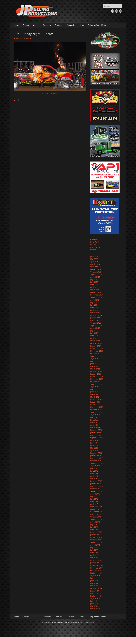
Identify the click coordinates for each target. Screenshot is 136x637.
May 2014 (94, 583)
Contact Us (71, 25)
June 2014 (94, 580)
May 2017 (94, 501)
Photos (26, 25)
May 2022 (94, 366)
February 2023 (96, 343)
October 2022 (95, 353)
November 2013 (96, 593)
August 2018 (95, 466)
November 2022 (96, 351)
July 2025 (93, 279)
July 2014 (93, 578)
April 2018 (94, 476)
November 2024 (96, 295)
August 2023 (95, 328)
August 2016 (95, 522)
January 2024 (95, 318)
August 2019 (95, 440)
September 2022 (96, 356)
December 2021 (96, 376)
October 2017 (95, 489)
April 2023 (94, 338)
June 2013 (94, 603)
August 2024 (95, 300)
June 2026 (94, 256)
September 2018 (96, 463)
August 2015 (95, 545)
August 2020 (95, 415)
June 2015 (94, 550)
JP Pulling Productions (59, 622)
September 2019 (96, 438)
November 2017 (96, 486)
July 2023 (93, 330)
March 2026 (95, 264)
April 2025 (94, 287)
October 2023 (95, 323)
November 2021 (96, 379)
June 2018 (94, 471)
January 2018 (95, 484)
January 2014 (95, 591)
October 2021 (95, 381)
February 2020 (96, 430)
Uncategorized (96, 247)
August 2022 (95, 358)
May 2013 (94, 606)
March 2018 (95, 478)
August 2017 (95, 494)
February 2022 (96, 371)
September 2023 (96, 325)
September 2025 (96, 274)
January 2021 (95, 402)
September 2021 (96, 384)
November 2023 (96, 320)
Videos (35, 25)
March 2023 (95, 341)
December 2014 (96, 565)
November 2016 (96, 514)
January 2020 (95, 432)
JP (32, 38)
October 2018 (95, 461)
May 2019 (94, 448)
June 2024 (94, 305)
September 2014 (96, 573)
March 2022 (95, 369)
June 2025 (94, 282)
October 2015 (95, 540)
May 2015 (94, 552)
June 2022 (94, 364)
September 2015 (96, 542)
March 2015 (95, 558)
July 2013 (93, 601)
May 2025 (94, 284)
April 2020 (94, 425)
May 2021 (94, 394)
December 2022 (96, 348)
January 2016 (95, 535)
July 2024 (93, 302)
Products (58, 25)
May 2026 (94, 259)
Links (82, 25)
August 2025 (95, 277)
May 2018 (94, 473)
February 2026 (96, 267)
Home (16, 25)
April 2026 (94, 261)
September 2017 (96, 491)
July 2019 (93, 443)
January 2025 (95, 292)
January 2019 (95, 455)
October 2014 (95, 570)
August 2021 (95, 387)
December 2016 (96, 512)
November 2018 (96, 458)
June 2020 (94, 420)
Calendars (47, 25)
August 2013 (95, 598)
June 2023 (94, 333)
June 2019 (94, 445)
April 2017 (94, 504)
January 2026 (95, 269)
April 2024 (94, 310)
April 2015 (94, 555)
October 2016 (95, 517)
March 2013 (95, 609)
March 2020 (95, 427)
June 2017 (94, 499)
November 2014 (96, 568)
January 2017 (95, 509)
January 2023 (95, 346)
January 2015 (95, 563)
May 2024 (94, 307)
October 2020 (95, 410)
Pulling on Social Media (97, 25)
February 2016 (96, 532)
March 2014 (95, 586)
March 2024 (95, 313)
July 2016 (93, 524)
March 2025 (95, 290)
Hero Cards (94, 242)
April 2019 (94, 450)
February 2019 (96, 453)
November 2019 (96, 435)
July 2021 (93, 389)
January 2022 (95, 374)
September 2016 (96, 519)
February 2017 (96, 506)
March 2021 (95, 397)
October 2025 (95, 272)
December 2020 (96, 404)
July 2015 (93, 547)
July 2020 (93, 417)
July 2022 (93, 361)
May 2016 (94, 529)
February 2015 (96, 560)
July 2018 (93, 468)
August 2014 (95, 575)
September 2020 (96, 412)
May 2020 (94, 422)
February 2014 (96, 588)
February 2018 (96, 481)
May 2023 (94, 336)
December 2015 (96, 537)
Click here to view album (50, 93)
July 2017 (93, 496)
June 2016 (94, 527)
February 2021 (96, 399)
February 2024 (96, 315)
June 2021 (94, 392)
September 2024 (96, 297)
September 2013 (96, 596)
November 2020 (96, 407)
